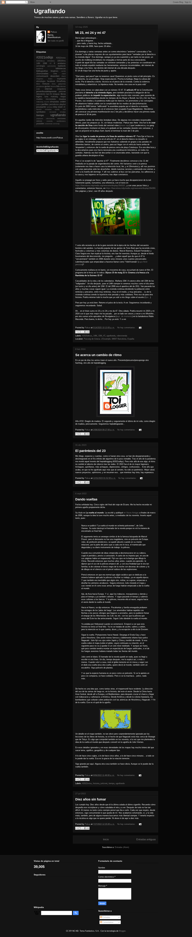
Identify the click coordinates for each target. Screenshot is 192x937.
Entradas (106, 917)
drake (50, 79)
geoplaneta (40, 86)
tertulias (63, 112)
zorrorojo (56, 124)
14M (95, 336)
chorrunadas (42, 73)
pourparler (41, 107)
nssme (46, 102)
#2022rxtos (87, 783)
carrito (63, 71)
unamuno (39, 118)
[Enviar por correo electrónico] (76, 331)
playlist (63, 104)
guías (47, 86)
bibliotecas (61, 68)
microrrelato (51, 99)
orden (63, 101)
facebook (51, 81)
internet (48, 89)
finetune (45, 84)
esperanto (61, 79)
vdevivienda (122, 336)
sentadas (48, 109)
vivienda (49, 121)
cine (55, 74)
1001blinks (51, 61)
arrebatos (62, 63)
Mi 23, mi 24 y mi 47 (90, 33)
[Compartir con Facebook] (85, 331)
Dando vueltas (86, 499)
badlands (62, 66)
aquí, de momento (124, 316)
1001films (61, 61)
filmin (38, 84)
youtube (40, 123)
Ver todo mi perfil (56, 41)
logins (39, 96)
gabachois (62, 84)
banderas (39, 68)
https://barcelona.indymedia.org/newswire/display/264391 (131, 188)
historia (96, 783)
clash (64, 74)
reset (60, 107)
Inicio (106, 839)
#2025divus (87, 336)
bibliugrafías (42, 71)
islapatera (61, 89)
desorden (54, 76)
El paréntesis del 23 (90, 451)
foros (54, 84)
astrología (40, 66)
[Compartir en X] (82, 331)
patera (38, 104)
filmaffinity (61, 81)
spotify (57, 109)
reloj (55, 107)
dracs (64, 76)
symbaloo (40, 112)
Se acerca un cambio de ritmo (98, 355)
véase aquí (125, 125)
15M (100, 336)
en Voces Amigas (131, 513)
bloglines (54, 71)
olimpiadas (54, 102)
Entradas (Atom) (122, 847)
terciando (53, 112)
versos (39, 121)
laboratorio (40, 94)
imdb (38, 89)
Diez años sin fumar (90, 799)
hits (58, 86)
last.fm (49, 94)
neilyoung (39, 102)
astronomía (51, 66)
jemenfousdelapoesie (46, 91)
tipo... (147, 297)
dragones (39, 79)
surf (64, 109)
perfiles (45, 104)
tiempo (111, 783)
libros (63, 94)
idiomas (63, 86)
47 (104, 336)
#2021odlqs (44, 57)
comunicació (42, 76)
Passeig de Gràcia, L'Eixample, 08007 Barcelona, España (109, 339)
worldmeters (61, 121)
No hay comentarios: (126, 327)
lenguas (56, 94)
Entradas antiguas (146, 839)
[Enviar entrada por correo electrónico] (140, 327)
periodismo (54, 104)
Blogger (122, 931)
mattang (54, 97)
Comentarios (107, 922)
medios (39, 99)
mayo (63, 96)
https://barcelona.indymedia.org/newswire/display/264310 (100, 185)
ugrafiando (111, 336)
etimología (40, 81)
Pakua (54, 32)
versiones (61, 118)
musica (62, 99)
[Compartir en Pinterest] (88, 331)
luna (46, 97)
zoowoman (48, 124)
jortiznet (103, 783)
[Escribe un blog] (79, 331)
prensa (49, 107)
